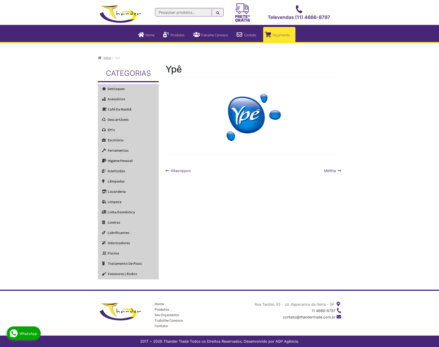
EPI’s (111, 129)
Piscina (113, 253)
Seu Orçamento (167, 315)
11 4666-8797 (323, 310)
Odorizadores (119, 243)
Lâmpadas (116, 181)
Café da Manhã (119, 109)
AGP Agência (287, 341)
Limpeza (114, 201)
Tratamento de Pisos (125, 263)
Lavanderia (117, 191)
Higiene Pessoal (120, 160)
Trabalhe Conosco (214, 35)
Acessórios (116, 99)
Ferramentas (118, 150)
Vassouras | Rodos (122, 273)
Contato (250, 35)
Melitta (331, 170)
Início (107, 58)
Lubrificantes (118, 232)
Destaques (116, 88)
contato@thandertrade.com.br (309, 317)
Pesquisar (220, 14)
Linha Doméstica (121, 212)
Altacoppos (181, 170)
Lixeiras (114, 222)
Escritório (116, 140)
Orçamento (281, 35)
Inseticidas (116, 171)
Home (150, 35)
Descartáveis (118, 119)
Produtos (177, 35)
